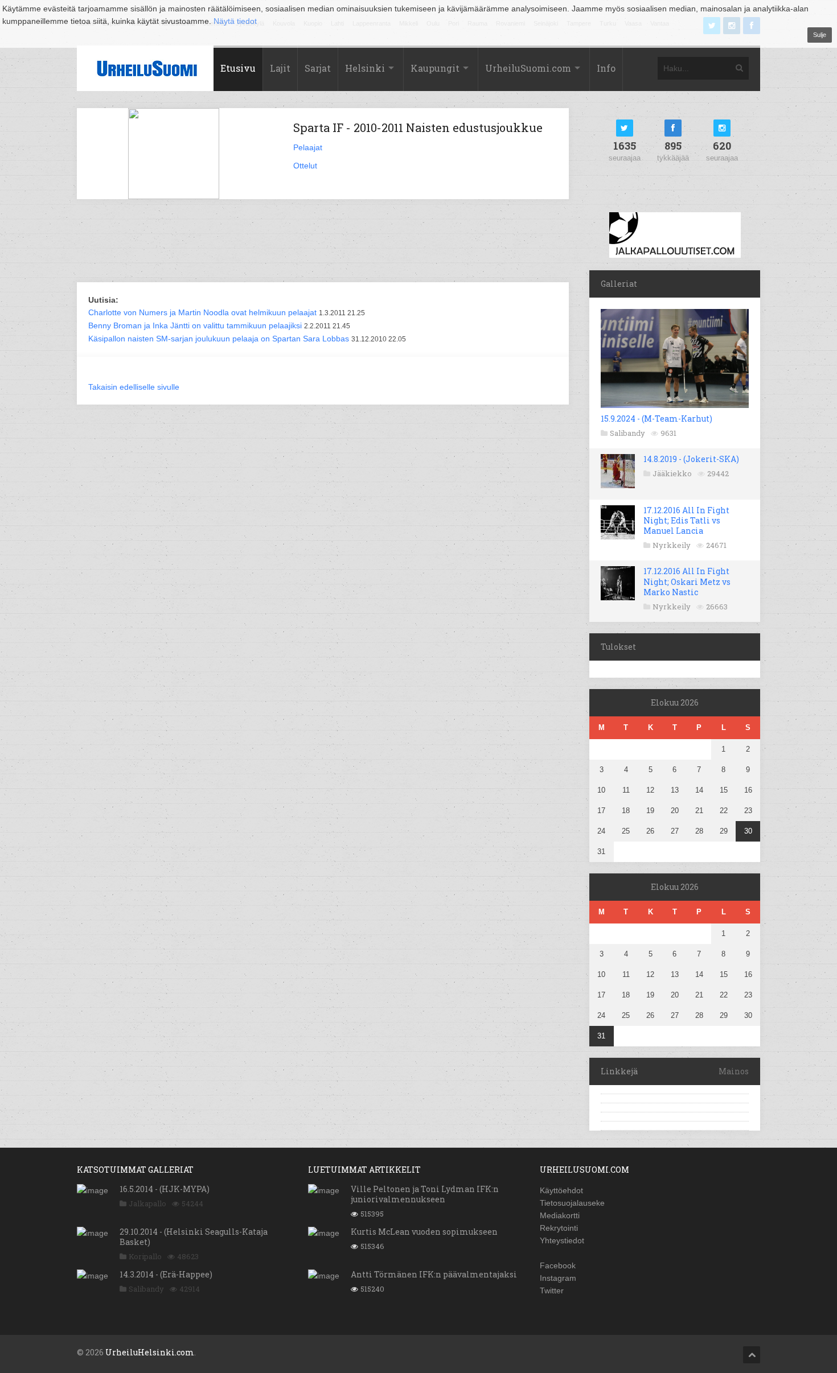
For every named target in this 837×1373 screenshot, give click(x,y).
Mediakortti (560, 1215)
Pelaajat (307, 147)
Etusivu (238, 68)
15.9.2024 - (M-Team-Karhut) (656, 418)
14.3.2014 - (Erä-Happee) (166, 1274)
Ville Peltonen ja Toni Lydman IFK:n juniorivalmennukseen (425, 1194)
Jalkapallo (147, 1203)
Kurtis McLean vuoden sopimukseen (424, 1231)
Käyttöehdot (561, 1190)
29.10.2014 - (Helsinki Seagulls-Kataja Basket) (194, 1236)
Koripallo (145, 1256)
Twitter (552, 1290)
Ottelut (305, 165)
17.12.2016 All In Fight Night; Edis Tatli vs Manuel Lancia (686, 520)
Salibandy (627, 433)
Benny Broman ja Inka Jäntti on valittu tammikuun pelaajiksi (195, 325)
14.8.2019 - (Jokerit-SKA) (691, 458)
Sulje (819, 34)
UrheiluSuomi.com (528, 68)
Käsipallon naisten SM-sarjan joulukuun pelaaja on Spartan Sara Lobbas (218, 338)
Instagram (558, 1278)
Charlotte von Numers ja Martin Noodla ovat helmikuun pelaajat (202, 312)
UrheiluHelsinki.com (149, 1352)
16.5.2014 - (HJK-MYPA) (165, 1189)
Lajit (280, 68)
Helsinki (365, 68)
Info (606, 68)
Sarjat (318, 68)
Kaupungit (435, 68)
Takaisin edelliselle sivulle (133, 386)
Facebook (558, 1265)
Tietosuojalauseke (572, 1202)
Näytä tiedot (235, 21)
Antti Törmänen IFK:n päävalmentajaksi (434, 1274)
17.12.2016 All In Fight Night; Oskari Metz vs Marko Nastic (687, 581)
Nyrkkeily (672, 545)
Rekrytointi (559, 1227)
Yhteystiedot (562, 1240)
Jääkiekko (672, 473)
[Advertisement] (323, 241)
